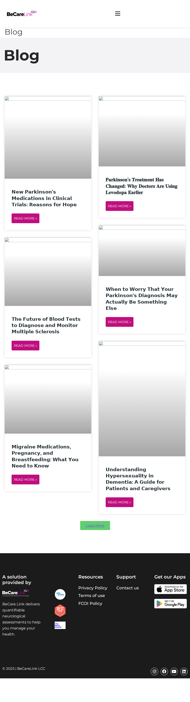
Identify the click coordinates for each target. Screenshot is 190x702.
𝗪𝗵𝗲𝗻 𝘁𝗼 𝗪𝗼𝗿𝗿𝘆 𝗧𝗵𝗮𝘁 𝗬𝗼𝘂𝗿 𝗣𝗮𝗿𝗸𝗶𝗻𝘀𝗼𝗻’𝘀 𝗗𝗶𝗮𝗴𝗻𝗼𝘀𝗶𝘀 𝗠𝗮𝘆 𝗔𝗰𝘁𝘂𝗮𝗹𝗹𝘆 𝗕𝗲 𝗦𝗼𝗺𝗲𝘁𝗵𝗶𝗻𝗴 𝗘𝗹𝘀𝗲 (142, 298)
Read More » (25, 218)
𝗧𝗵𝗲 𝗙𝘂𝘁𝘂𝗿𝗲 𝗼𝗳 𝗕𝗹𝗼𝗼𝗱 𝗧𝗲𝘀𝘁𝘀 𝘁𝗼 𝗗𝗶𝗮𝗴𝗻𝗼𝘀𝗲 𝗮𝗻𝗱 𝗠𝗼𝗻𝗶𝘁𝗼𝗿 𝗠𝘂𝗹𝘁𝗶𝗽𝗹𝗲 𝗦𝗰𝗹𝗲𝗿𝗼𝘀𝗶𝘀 (46, 325)
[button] (118, 13)
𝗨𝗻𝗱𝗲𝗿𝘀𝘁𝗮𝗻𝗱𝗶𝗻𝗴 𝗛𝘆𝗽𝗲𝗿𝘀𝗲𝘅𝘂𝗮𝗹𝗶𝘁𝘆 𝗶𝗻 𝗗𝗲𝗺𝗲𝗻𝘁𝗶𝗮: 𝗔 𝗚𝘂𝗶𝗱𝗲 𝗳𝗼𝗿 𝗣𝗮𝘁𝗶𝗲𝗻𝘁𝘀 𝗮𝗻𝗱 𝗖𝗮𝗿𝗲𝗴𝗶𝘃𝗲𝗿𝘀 (138, 479)
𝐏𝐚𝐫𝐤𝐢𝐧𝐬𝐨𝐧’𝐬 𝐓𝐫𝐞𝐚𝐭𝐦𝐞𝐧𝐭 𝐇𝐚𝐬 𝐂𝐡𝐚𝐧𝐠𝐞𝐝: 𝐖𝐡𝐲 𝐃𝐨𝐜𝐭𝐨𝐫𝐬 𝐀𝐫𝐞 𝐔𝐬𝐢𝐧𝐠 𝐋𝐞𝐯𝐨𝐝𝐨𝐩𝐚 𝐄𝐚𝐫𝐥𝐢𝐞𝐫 (141, 186)
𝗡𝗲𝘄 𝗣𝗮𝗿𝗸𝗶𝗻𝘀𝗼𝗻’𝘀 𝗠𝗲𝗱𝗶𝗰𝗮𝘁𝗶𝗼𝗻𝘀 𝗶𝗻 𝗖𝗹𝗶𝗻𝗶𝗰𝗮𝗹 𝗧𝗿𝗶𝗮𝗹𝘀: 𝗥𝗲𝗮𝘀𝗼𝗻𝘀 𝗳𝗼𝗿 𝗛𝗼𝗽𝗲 (44, 198)
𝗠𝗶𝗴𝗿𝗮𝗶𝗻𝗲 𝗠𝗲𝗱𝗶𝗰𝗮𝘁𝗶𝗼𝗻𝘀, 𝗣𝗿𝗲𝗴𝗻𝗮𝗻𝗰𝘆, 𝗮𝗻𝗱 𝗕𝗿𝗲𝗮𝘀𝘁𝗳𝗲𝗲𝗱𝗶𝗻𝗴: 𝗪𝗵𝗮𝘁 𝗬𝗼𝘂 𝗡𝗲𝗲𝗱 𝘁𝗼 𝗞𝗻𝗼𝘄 (45, 456)
